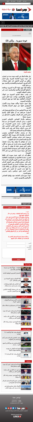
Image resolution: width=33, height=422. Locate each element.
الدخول (10, 207)
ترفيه (8, 1)
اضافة (18, 259)
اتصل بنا (19, 1)
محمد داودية (27, 72)
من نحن (24, 1)
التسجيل (24, 207)
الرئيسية (28, 30)
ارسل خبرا (13, 1)
